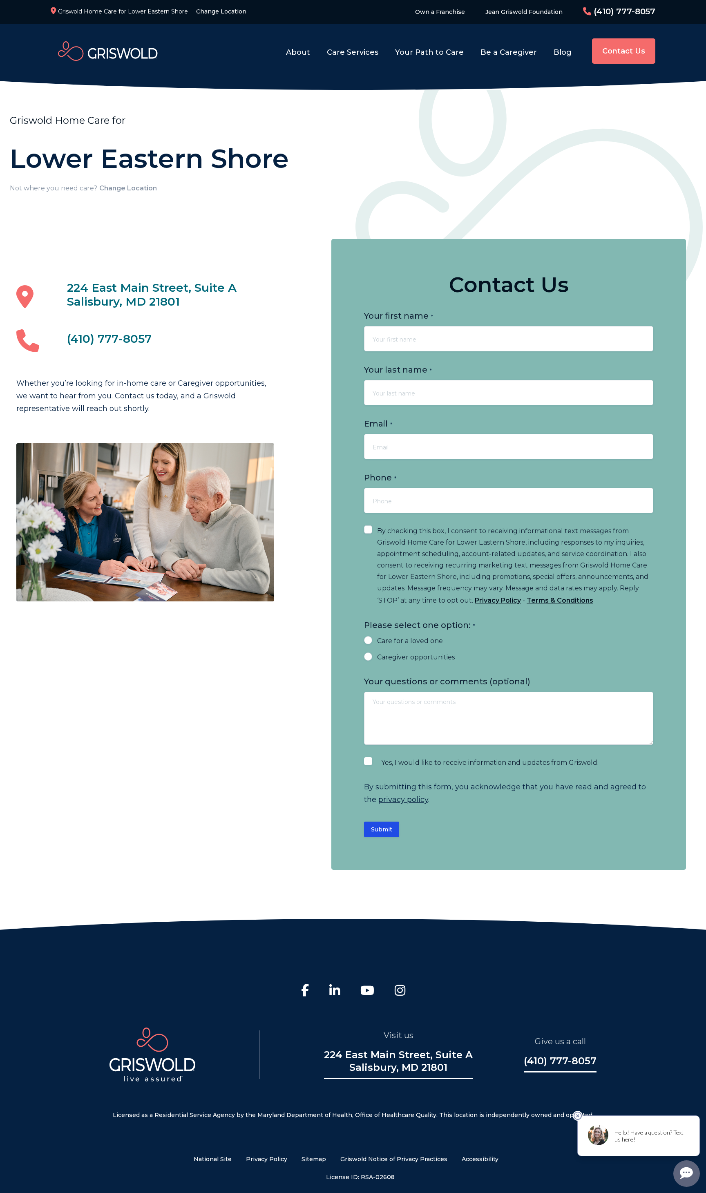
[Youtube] (367, 991)
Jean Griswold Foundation (524, 12)
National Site (213, 1159)
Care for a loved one (410, 641)
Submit (381, 829)
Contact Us (623, 51)
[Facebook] (305, 991)
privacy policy (403, 799)
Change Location (221, 11)
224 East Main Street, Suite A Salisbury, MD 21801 (152, 294)
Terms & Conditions (560, 600)
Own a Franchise (440, 12)
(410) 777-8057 (623, 11)
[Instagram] (400, 991)
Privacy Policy (498, 600)
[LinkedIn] (334, 991)
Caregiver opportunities (416, 657)
